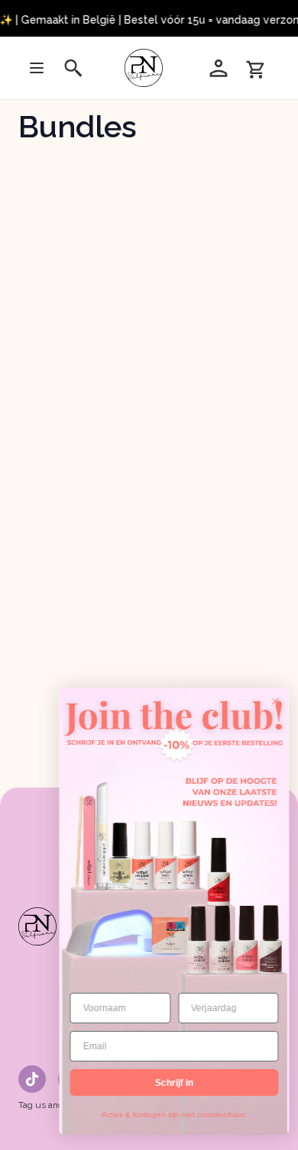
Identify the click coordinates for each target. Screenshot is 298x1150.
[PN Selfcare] (146, 68)
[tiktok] (32, 1079)
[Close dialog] (269, 701)
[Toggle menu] (36, 67)
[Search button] (73, 67)
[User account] (218, 67)
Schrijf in (168, 1083)
